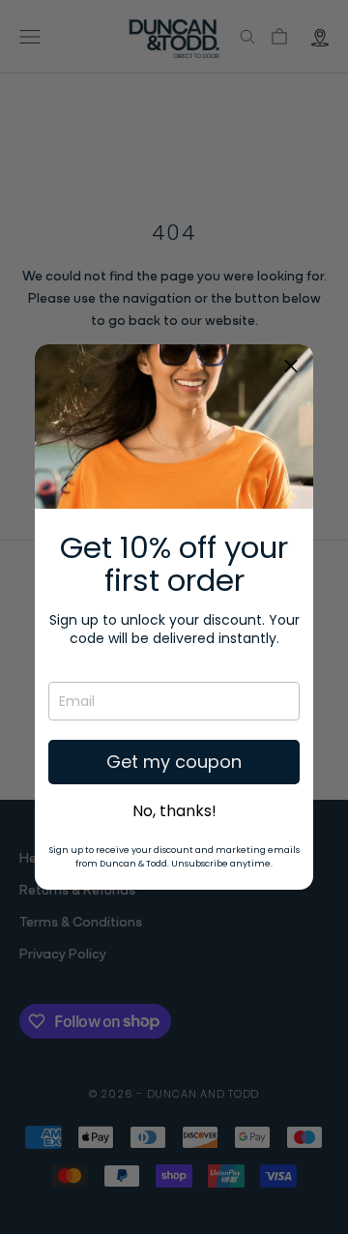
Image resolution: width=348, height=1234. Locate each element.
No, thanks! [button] (174, 811)
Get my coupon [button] (174, 761)
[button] (291, 366)
